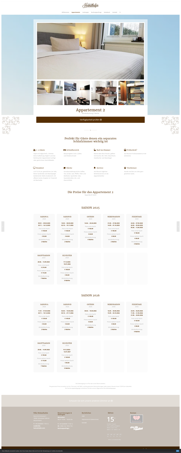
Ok (177, 450)
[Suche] (119, 12)
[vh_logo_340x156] (90, 6)
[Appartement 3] (178, 226)
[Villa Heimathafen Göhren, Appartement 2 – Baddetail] (131, 93)
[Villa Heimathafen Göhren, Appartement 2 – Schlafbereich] (90, 51)
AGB (83, 416)
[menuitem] (65, 12)
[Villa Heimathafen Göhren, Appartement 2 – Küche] (104, 93)
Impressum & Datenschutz (90, 419)
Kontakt (84, 423)
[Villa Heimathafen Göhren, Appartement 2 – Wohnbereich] (77, 93)
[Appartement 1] (2, 226)
